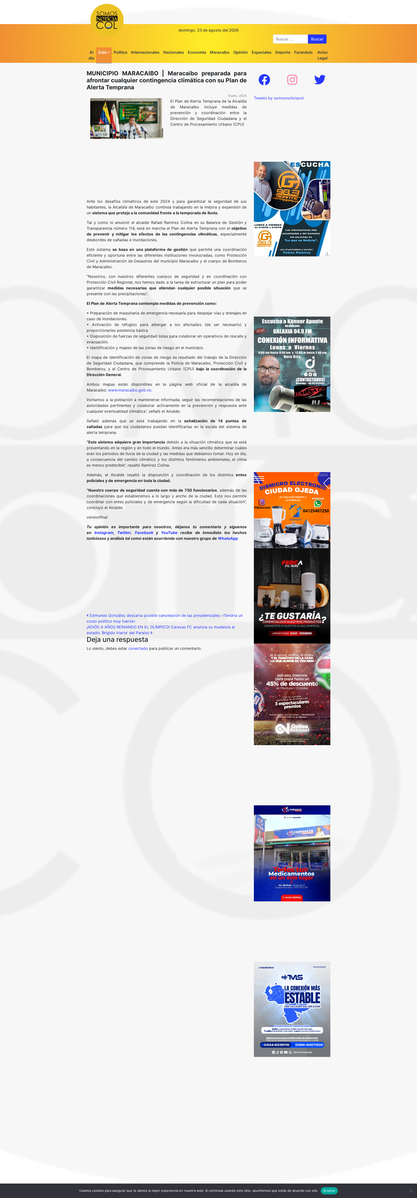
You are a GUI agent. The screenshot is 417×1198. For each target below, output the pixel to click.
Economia (197, 52)
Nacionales (173, 52)
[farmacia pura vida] (292, 853)
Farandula (303, 52)
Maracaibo (219, 52)
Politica (120, 52)
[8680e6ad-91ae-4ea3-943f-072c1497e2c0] (292, 208)
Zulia (102, 52)
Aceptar (329, 1190)
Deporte (282, 52)
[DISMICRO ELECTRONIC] (292, 510)
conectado (138, 648)
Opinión (240, 52)
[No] (411, 1190)
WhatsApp (228, 538)
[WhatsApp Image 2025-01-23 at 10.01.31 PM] (292, 595)
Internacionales (145, 52)
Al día (91, 55)
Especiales (261, 52)
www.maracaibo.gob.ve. (130, 390)
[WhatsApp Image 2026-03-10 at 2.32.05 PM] (292, 1008)
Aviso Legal (322, 55)
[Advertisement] (167, 176)
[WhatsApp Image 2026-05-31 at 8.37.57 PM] (292, 694)
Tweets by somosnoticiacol (279, 98)
